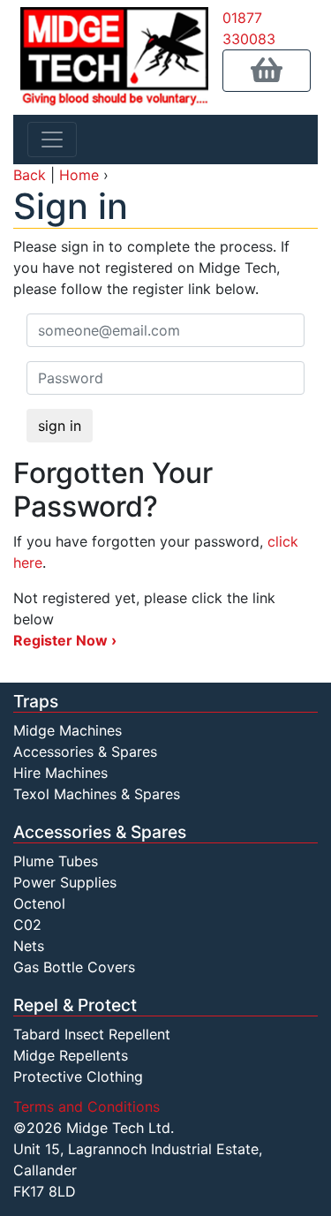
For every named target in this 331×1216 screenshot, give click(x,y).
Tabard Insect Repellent (91, 1034)
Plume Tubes (55, 861)
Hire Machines (60, 773)
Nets (28, 946)
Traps (35, 701)
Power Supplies (65, 882)
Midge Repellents (70, 1055)
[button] (266, 70)
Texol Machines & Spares (96, 794)
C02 (27, 924)
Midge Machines (67, 730)
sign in (59, 425)
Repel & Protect (75, 1005)
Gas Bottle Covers (74, 967)
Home (79, 175)
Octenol (39, 903)
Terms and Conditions (86, 1106)
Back (29, 175)
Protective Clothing (78, 1076)
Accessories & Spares (85, 751)
